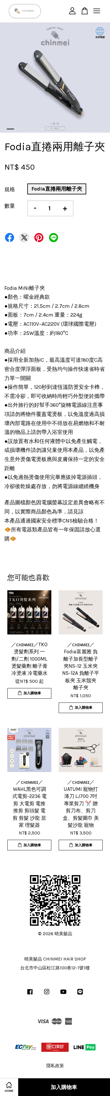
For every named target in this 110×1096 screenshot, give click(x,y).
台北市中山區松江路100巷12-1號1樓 (55, 968)
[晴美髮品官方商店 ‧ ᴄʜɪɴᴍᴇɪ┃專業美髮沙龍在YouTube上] (63, 994)
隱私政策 (55, 1065)
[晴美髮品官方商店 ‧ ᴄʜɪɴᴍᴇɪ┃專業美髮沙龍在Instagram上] (47, 994)
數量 (9, 206)
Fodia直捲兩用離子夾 (56, 189)
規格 (9, 189)
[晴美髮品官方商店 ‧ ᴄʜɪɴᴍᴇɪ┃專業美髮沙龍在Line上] (80, 994)
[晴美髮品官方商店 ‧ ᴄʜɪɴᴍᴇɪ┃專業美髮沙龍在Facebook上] (30, 994)
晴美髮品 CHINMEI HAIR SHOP (55, 959)
